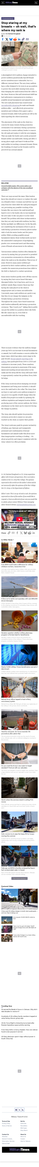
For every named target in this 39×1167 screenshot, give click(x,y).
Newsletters (23, 1126)
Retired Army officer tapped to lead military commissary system (16, 700)
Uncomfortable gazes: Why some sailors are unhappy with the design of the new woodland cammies (17, 188)
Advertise (4, 1136)
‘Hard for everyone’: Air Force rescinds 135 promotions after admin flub (15, 732)
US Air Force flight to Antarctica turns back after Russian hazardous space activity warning (17, 1024)
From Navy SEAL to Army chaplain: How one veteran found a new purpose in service (19, 1031)
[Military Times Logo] (12, 3)
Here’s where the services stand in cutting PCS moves (17, 801)
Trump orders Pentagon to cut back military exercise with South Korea (24, 935)
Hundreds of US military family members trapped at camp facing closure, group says (19, 1017)
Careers (22, 1139)
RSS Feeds (23, 1128)
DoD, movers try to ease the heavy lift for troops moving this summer (17, 835)
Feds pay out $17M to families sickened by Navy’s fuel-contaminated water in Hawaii (18, 869)
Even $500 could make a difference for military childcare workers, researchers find (17, 565)
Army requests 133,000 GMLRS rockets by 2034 (24, 917)
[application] (19, 899)
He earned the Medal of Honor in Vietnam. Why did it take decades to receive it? (19, 1010)
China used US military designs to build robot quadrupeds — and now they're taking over (19, 912)
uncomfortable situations (10, 105)
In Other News (6, 540)
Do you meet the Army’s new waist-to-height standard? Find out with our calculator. (16, 767)
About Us (23, 1136)
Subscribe (23, 1123)
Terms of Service (7, 1126)
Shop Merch (24, 1130)
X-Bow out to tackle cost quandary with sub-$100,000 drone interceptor (19, 600)
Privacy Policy (6, 1123)
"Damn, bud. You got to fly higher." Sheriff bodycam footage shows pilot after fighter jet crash (24, 927)
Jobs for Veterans (25, 1141)
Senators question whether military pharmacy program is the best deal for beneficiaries (16, 634)
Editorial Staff (6, 1143)
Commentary (7, 18)
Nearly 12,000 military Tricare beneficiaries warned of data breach (19, 668)
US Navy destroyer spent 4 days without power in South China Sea (18, 1037)
